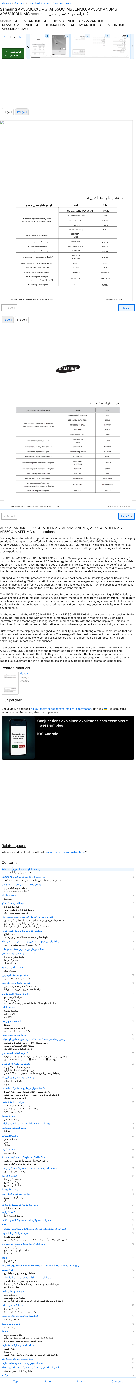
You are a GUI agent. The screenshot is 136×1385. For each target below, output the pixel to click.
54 (20, 37)
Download (13, 53)
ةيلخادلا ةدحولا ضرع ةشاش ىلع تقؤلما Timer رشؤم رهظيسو (33, 1039)
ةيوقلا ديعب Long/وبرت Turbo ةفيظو (21, 884)
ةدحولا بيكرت (9, 1149)
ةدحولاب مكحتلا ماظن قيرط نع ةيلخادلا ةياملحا (26, 1123)
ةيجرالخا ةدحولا (10, 1189)
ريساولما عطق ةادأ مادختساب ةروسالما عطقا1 (26, 1277)
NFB (4, 1224)
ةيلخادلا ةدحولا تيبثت (12, 1305)
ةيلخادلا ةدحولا (9, 1175)
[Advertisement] (68, 83)
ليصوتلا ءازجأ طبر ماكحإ (14, 1291)
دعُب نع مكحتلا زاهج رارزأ (15, 975)
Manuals (6, 3)
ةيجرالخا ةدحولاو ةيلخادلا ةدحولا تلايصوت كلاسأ (26, 1220)
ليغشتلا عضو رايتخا (11, 1021)
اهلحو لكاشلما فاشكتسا (14, 1127)
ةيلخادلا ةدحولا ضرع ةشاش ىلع (18, 1077)
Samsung (19, 3)
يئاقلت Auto (8, 1007)
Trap (4, 1257)
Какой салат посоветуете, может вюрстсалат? (61, 708)
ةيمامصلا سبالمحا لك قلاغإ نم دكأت (20, 1315)
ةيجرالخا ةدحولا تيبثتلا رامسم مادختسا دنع (23, 1243)
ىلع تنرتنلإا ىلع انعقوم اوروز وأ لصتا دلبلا (21, 869)
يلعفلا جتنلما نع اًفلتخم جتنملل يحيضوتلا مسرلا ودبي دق (30, 1168)
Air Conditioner (63, 3)
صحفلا (5, 1331)
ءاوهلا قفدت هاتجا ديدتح (14, 1034)
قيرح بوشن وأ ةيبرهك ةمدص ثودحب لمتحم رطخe (28, 916)
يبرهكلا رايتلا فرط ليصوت (15, 1233)
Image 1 (22, 112)
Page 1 (7, 319)
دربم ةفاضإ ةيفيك (11, 1323)
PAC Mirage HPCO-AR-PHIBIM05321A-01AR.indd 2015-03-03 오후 (41, 1265)
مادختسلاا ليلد (9, 895)
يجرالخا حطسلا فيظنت (13, 1102)
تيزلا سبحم (7, 1269)
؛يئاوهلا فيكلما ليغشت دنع (15, 1053)
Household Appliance (40, 3)
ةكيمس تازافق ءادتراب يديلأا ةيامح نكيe (23, 949)
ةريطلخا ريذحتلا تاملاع (13, 903)
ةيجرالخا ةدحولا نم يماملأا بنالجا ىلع (20, 1204)
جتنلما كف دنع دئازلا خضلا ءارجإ (18, 1345)
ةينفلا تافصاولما (10, 1135)
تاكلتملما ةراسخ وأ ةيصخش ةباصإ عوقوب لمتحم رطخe (30, 941)
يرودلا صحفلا (8, 1115)
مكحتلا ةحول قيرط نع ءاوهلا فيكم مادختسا (23, 1088)
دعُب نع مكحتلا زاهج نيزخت (16, 993)
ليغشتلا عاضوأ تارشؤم (13, 967)
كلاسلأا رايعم (8, 1212)
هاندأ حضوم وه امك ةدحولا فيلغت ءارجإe (23, 1363)
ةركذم (5, 1375)
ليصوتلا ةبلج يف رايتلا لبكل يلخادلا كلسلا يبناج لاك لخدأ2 (30, 1367)
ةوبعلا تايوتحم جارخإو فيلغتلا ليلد (18, 1358)
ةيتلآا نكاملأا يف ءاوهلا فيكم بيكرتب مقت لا (24, 1157)
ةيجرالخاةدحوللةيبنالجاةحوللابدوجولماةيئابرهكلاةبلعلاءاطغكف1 (34, 1228)
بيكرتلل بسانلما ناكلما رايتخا (16, 1193)
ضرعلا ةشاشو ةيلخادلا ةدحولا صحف (21, 953)
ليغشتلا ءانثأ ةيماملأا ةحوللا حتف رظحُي (22, 930)
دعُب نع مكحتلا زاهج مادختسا (17, 982)
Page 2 (125, 307)
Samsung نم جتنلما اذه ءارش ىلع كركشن (23, 876)
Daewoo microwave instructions (65, 852)
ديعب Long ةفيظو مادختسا (16, 1063)
